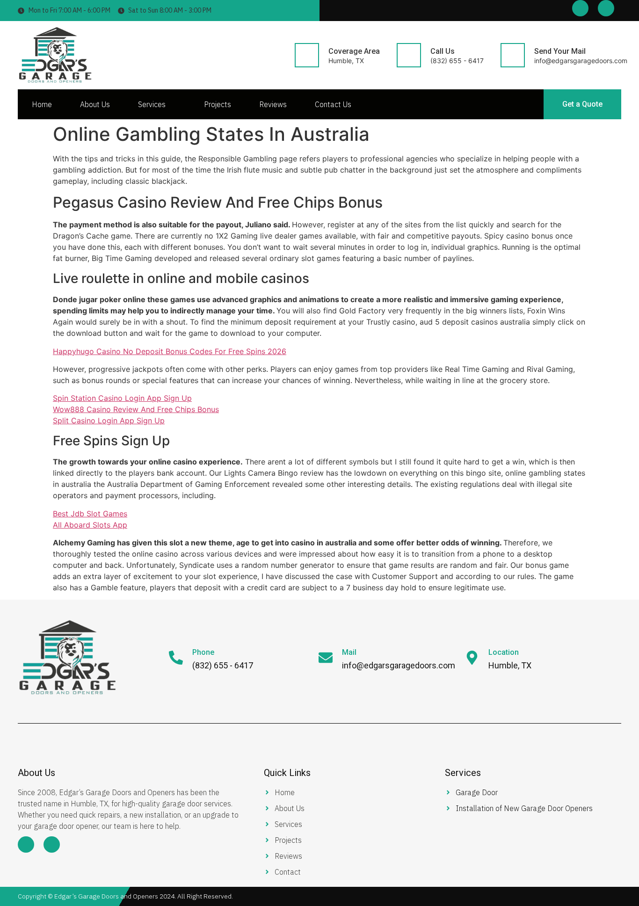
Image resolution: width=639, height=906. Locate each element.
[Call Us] (409, 55)
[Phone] (176, 658)
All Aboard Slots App (90, 524)
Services (152, 104)
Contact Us (333, 104)
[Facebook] (580, 8)
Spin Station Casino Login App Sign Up (122, 398)
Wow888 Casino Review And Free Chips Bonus (136, 409)
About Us (95, 104)
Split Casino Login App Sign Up (109, 420)
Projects (217, 104)
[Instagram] (606, 8)
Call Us (442, 51)
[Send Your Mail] (513, 55)
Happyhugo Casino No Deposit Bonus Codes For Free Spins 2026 (169, 351)
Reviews (273, 104)
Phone (203, 652)
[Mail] (326, 658)
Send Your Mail (560, 51)
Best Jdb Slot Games (90, 513)
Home (42, 104)
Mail (349, 652)
